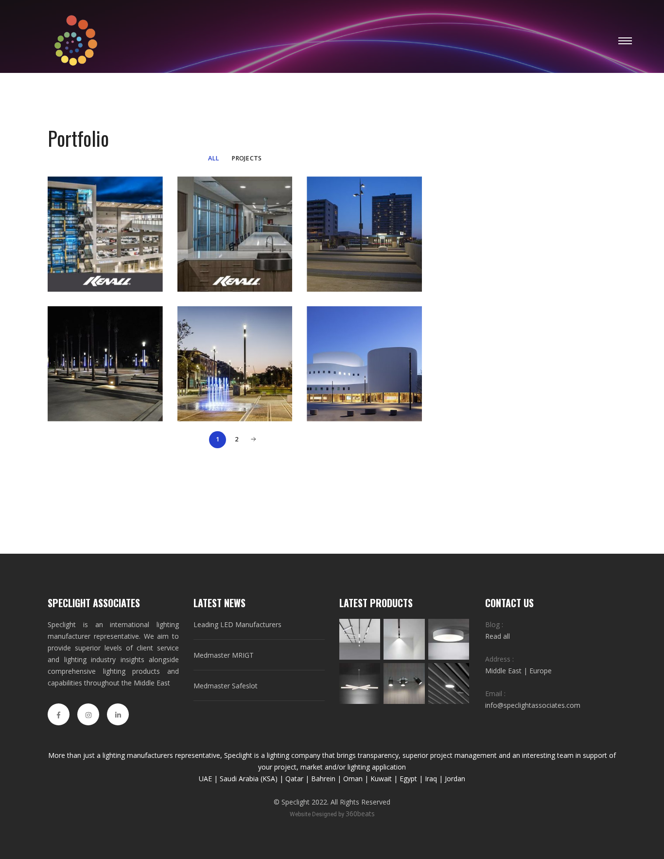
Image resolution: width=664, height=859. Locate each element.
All (213, 158)
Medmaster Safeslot (225, 685)
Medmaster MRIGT (223, 655)
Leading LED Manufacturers (237, 624)
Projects (246, 158)
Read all (497, 636)
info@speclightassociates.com (532, 705)
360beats (360, 813)
